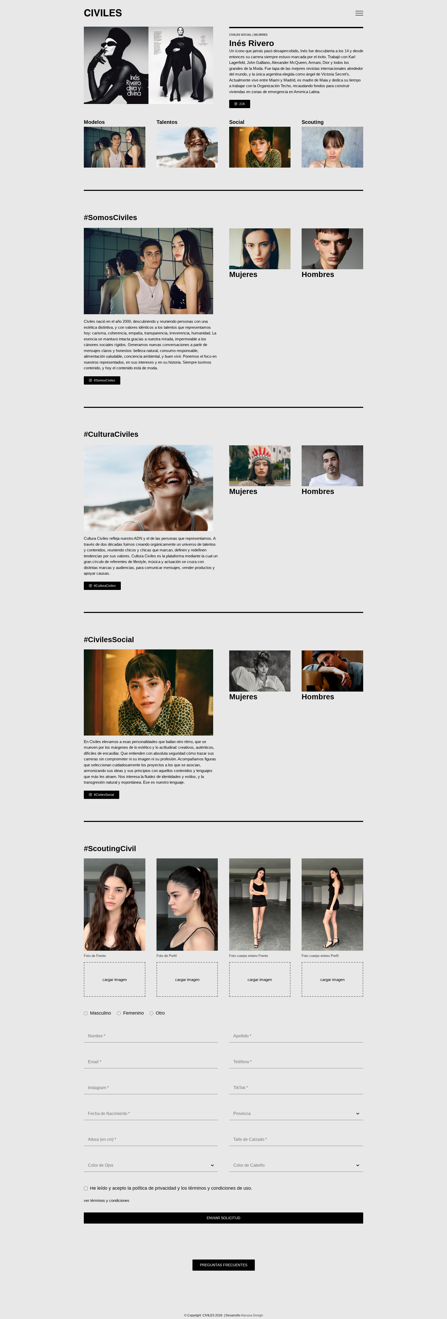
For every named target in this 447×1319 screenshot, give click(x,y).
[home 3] (114, 128)
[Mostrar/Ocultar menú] (359, 13)
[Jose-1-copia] (260, 230)
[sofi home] (260, 447)
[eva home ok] (260, 652)
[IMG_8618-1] (332, 230)
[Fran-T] (332, 652)
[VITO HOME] (332, 447)
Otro (160, 1013)
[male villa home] (260, 128)
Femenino (133, 1013)
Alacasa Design (252, 1315)
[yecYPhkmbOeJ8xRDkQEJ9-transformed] (332, 128)
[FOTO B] (187, 128)
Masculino (100, 1013)
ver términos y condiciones (106, 1200)
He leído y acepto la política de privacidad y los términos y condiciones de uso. (171, 1188)
